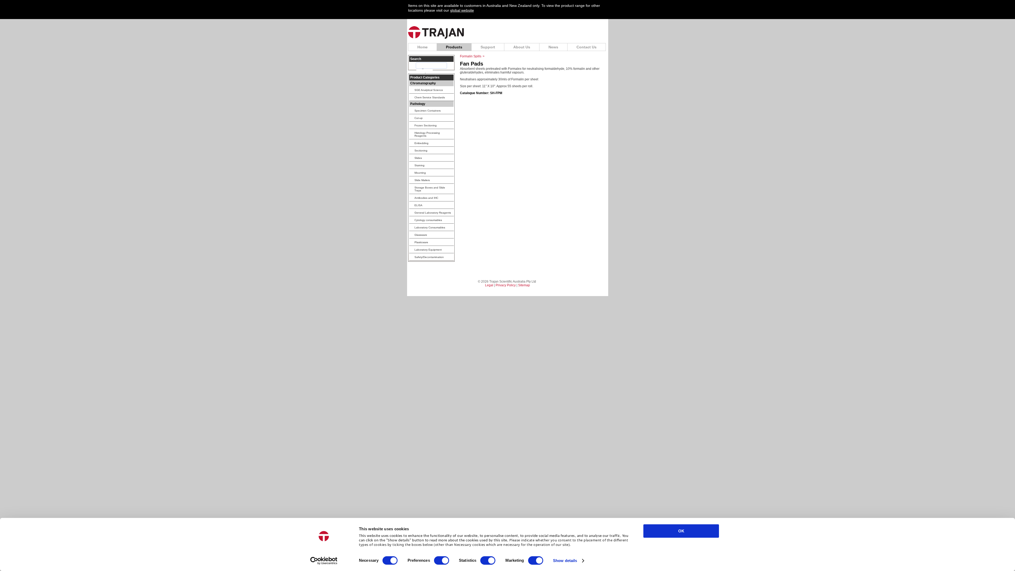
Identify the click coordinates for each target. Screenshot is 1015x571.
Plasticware (421, 242)
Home (422, 47)
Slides (418, 157)
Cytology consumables (428, 220)
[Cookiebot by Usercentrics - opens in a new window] (324, 561)
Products (454, 47)
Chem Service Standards (429, 97)
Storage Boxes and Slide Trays (429, 189)
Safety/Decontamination (429, 257)
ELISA (418, 205)
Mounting (420, 172)
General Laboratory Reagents (432, 212)
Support (488, 47)
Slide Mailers (422, 180)
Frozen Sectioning (425, 125)
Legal (489, 285)
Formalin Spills (470, 56)
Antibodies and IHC (426, 197)
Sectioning (420, 150)
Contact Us (586, 47)
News (553, 47)
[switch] (441, 560)
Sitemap (524, 285)
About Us (521, 47)
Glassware (420, 234)
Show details (565, 560)
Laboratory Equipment (428, 249)
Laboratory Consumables (429, 227)
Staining (419, 165)
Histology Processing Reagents (427, 134)
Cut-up (418, 118)
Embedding (421, 143)
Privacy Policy (506, 285)
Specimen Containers (427, 110)
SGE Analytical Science (428, 90)
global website (462, 10)
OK (681, 531)
